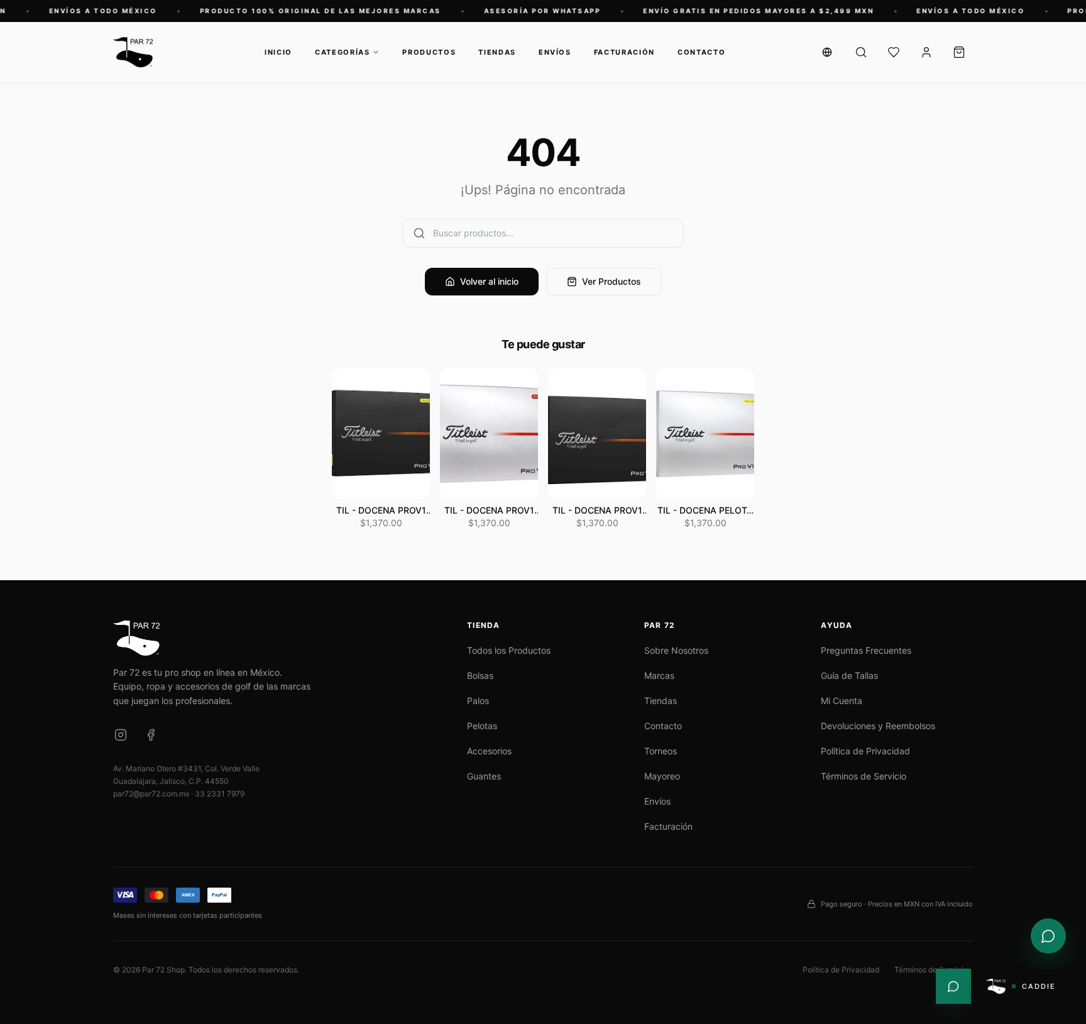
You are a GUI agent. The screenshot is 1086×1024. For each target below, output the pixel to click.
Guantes (484, 776)
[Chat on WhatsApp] (1048, 936)
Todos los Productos (509, 650)
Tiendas (497, 52)
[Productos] (861, 52)
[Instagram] (120, 735)
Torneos (660, 751)
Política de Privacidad (865, 751)
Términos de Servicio (863, 776)
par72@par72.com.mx (151, 793)
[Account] (926, 52)
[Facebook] (151, 735)
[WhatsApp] (953, 986)
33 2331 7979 (219, 793)
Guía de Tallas (849, 675)
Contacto (701, 52)
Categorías (342, 52)
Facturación (624, 52)
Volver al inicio (489, 281)
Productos (429, 52)
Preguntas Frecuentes (866, 650)
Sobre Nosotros (676, 650)
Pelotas (482, 725)
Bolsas (480, 675)
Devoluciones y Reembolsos (878, 725)
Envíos (555, 52)
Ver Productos (611, 281)
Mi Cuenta (841, 700)
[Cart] (959, 52)
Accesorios (489, 751)
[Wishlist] (894, 52)
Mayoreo (662, 776)
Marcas (659, 675)
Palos (478, 700)
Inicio (278, 52)
